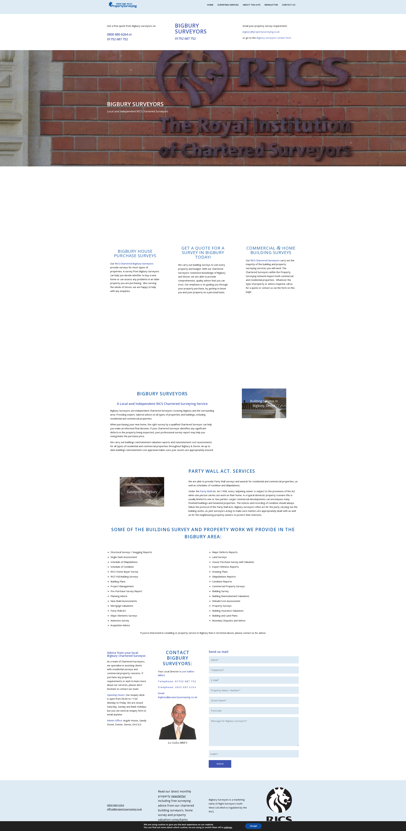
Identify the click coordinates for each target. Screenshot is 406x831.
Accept (253, 826)
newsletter (178, 796)
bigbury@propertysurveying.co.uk (261, 31)
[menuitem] (210, 4)
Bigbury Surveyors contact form (273, 37)
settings (228, 827)
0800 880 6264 (117, 34)
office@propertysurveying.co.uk (124, 809)
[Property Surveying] (123, 5)
